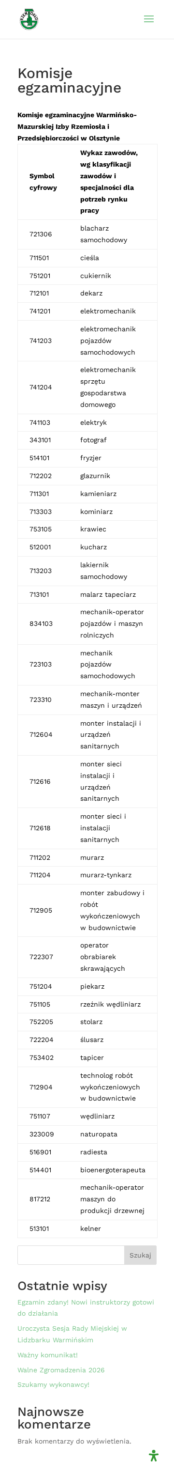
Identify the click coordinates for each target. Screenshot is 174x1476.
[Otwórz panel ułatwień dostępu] (153, 1455)
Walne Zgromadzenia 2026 (61, 1370)
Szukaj (140, 1255)
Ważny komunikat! (47, 1355)
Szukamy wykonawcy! (53, 1384)
